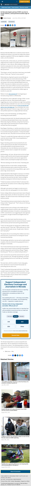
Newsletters (17, 481)
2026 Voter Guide (6, 7)
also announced (13, 94)
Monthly (16, 316)
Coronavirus (11, 21)
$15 (9, 321)
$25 (22, 321)
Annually (22, 316)
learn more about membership (20, 330)
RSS (9, 481)
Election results (24, 7)
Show (15, 471)
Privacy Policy (4, 481)
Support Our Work (24, 1)
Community (3, 21)
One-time (9, 316)
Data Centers (15, 7)
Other (22, 326)
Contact (12, 481)
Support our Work (25, 481)
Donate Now (15, 335)
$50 (8, 326)
